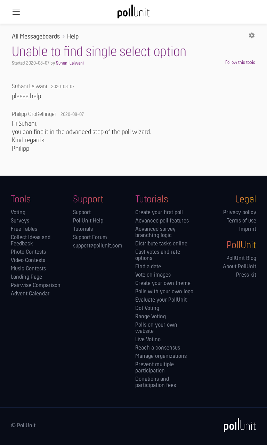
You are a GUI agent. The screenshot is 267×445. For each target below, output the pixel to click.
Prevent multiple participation (154, 368)
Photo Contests (28, 252)
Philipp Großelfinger (34, 114)
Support (82, 213)
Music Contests (28, 269)
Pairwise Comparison (35, 286)
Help (73, 36)
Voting (18, 213)
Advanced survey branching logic (155, 232)
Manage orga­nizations (161, 356)
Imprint (247, 229)
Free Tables (24, 229)
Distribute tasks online (161, 244)
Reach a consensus (157, 348)
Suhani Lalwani (70, 63)
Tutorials (83, 229)
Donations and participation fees (155, 382)
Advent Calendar (30, 294)
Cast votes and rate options (157, 255)
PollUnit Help (88, 221)
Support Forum (90, 238)
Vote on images (153, 275)
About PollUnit (239, 267)
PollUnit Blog (241, 258)
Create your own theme (163, 283)
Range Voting (150, 317)
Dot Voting (147, 308)
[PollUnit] (236, 424)
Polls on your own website (156, 328)
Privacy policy (239, 213)
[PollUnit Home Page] (133, 14)
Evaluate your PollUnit (161, 300)
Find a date (148, 267)
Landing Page (26, 277)
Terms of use (241, 221)
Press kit (246, 275)
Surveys (20, 221)
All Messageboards (36, 36)
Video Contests (28, 261)
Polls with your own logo (164, 292)
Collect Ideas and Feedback (30, 241)
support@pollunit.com (97, 246)
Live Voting (148, 340)
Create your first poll (159, 213)
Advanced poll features (162, 221)
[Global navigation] (16, 11)
